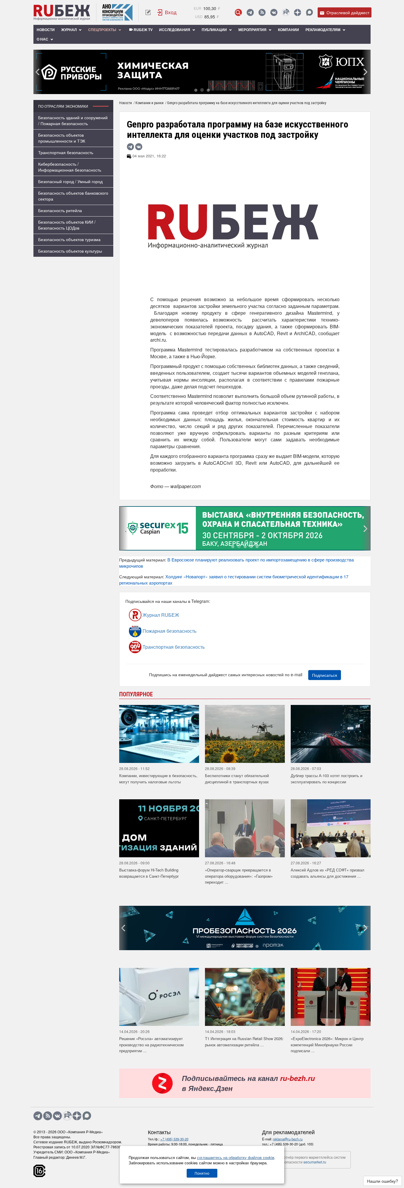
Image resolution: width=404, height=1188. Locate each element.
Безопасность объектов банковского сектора (73, 196)
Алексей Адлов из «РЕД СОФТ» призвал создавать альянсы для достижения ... (327, 873)
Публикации (215, 29)
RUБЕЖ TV (143, 29)
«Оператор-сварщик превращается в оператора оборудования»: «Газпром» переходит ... (239, 876)
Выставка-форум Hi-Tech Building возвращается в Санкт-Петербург (149, 873)
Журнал (69, 29)
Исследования (175, 29)
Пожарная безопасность (168, 630)
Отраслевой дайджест (347, 12)
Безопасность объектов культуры (70, 251)
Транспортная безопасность (65, 152)
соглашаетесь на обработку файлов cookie (235, 1157)
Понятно (202, 1173)
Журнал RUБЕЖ (160, 614)
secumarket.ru (314, 1161)
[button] (195, 90)
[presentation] (37, 72)
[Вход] (167, 12)
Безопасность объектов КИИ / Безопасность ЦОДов (67, 225)
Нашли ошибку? (382, 1181)
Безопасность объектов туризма (69, 239)
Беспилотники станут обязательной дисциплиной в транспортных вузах (237, 779)
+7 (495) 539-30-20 (174, 1139)
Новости (46, 29)
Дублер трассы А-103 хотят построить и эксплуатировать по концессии (326, 779)
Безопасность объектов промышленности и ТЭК (61, 138)
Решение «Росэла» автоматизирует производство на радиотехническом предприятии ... (151, 1044)
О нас (43, 39)
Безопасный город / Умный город (70, 181)
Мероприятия (252, 29)
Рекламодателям (323, 29)
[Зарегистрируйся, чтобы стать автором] (148, 12)
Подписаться (324, 675)
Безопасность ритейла (60, 210)
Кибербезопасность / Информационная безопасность (69, 167)
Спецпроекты (102, 29)
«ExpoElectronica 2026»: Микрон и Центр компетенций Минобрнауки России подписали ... (327, 1044)
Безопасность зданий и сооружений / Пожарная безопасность (73, 120)
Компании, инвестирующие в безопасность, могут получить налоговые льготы (158, 779)
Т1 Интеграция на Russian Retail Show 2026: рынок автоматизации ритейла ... (244, 1041)
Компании (288, 29)
